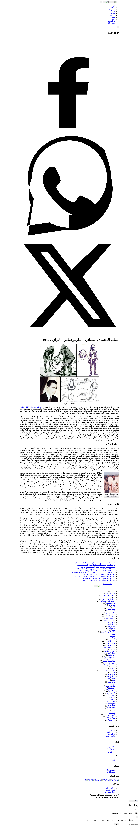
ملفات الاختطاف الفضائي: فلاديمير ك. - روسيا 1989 (98, 578)
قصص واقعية (110, 748)
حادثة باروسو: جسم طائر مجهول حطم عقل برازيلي (98, 567)
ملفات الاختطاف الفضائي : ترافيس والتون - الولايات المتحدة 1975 (93, 572)
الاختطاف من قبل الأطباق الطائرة (31, 407)
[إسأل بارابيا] (133, 801)
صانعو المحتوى (110, 736)
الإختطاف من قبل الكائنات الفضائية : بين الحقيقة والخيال (96, 565)
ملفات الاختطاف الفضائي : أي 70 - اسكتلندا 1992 (99, 580)
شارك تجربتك (110, 788)
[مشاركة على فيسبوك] (69, 135)
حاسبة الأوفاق (110, 772)
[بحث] (106, 2)
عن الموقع (111, 734)
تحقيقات (112, 750)
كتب (113, 762)
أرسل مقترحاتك (110, 792)
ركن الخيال (111, 752)
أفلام (113, 760)
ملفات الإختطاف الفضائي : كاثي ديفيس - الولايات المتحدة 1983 (94, 576)
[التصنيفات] (113, 2)
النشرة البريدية (110, 790)
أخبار (113, 746)
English (112, 738)
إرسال (116, 824)
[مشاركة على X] (69, 335)
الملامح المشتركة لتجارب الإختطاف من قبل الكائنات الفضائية (94, 563)
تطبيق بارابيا (111, 770)
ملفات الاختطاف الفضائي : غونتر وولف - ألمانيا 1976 (98, 574)
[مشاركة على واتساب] (69, 235)
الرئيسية (112, 730)
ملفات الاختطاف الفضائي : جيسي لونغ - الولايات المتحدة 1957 (94, 569)
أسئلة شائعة (111, 732)
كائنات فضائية (107, 584)
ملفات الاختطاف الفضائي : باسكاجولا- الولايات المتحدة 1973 (95, 570)
